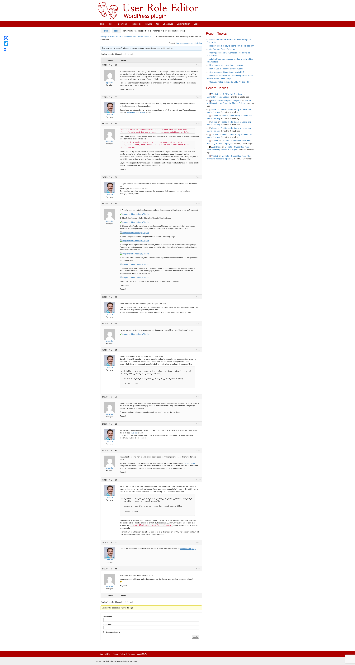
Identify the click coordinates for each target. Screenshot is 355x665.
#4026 (198, 569)
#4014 (198, 397)
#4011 (198, 297)
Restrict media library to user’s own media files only (231, 45)
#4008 (198, 123)
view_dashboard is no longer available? (226, 72)
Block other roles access (136, 112)
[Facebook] (6, 38)
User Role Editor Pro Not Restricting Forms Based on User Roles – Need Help (230, 77)
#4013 (198, 350)
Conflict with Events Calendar (222, 49)
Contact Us (105, 653)
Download (122, 23)
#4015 (198, 424)
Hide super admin (182, 43)
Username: (107, 616)
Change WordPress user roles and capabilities (118, 36)
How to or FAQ (149, 36)
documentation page (188, 548)
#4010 (198, 203)
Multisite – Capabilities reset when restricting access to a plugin (229, 142)
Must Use (134, 433)
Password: (107, 624)
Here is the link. (190, 463)
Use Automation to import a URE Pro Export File (230, 81)
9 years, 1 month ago (152, 48)
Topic (116, 30)
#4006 (198, 65)
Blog (157, 23)
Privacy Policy (119, 653)
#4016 (198, 450)
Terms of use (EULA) (137, 653)
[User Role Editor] (148, 10)
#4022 (198, 542)
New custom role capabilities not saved (226, 65)
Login (196, 23)
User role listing (196, 43)
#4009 (198, 177)
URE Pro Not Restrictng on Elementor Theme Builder (226, 95)
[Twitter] (6, 43)
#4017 (198, 480)
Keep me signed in (113, 632)
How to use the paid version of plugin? (226, 68)
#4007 (198, 97)
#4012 (198, 323)
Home (103, 23)
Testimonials (135, 23)
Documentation (183, 23)
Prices (112, 23)
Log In (195, 637)
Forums (148, 23)
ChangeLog (168, 23)
